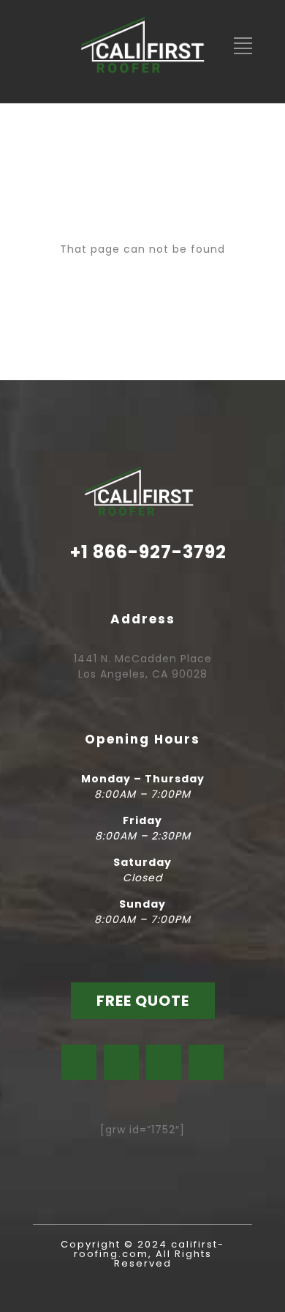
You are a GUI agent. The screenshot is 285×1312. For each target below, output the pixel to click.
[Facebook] (79, 1062)
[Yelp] (206, 1062)
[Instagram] (121, 1062)
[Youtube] (164, 1062)
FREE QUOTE (142, 1000)
